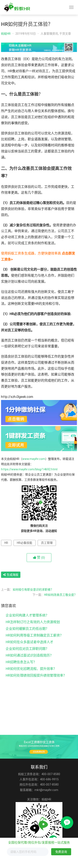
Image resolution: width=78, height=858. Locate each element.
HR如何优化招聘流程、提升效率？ (31, 669)
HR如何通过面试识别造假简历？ (29, 655)
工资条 (19, 237)
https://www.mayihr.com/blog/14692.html (29, 469)
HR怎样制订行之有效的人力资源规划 (33, 622)
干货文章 (65, 33)
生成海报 (12, 574)
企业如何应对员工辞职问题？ (27, 649)
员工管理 (47, 542)
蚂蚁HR (6, 33)
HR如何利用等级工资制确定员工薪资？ (34, 635)
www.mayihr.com (33, 459)
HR (6, 542)
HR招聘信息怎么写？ (21, 662)
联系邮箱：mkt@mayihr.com (39, 790)
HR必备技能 (24, 542)
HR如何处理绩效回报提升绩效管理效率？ (36, 675)
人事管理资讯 (49, 33)
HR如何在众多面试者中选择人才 (29, 642)
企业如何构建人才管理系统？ (27, 615)
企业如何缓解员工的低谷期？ (27, 629)
